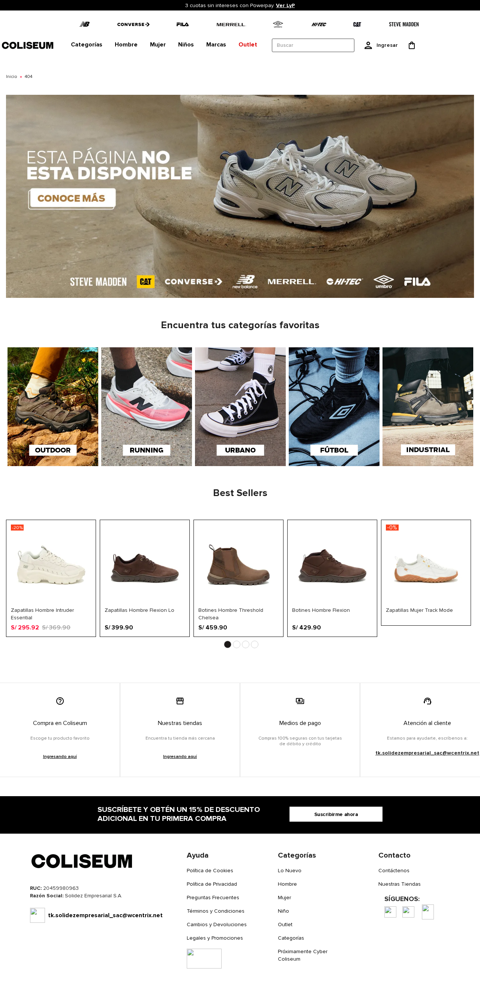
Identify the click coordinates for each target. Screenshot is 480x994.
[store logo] (28, 45)
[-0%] (426, 603)
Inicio (11, 76)
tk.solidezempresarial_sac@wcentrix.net (427, 753)
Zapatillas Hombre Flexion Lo (139, 610)
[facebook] (390, 912)
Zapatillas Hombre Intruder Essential (42, 613)
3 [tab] (245, 644)
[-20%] (51, 603)
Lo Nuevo (290, 870)
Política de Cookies (210, 870)
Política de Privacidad (212, 884)
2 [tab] (236, 644)
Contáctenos (394, 870)
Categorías (291, 938)
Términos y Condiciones (215, 911)
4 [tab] (254, 644)
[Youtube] (428, 911)
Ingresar (387, 45)
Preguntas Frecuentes (213, 897)
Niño (283, 911)
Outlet (285, 924)
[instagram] (408, 912)
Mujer (284, 897)
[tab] (87, 45)
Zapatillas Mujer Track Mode (419, 610)
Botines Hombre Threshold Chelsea (230, 613)
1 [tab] (227, 644)
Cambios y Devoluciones (217, 924)
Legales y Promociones (215, 938)
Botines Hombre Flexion (321, 610)
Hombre (287, 884)
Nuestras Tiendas (399, 884)
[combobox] (313, 45)
